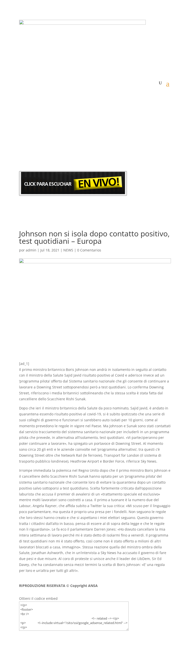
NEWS (68, 250)
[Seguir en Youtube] (53, 158)
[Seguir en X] (33, 158)
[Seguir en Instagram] (43, 158)
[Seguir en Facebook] (23, 158)
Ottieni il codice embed (38, 598)
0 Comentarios (89, 250)
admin (31, 250)
